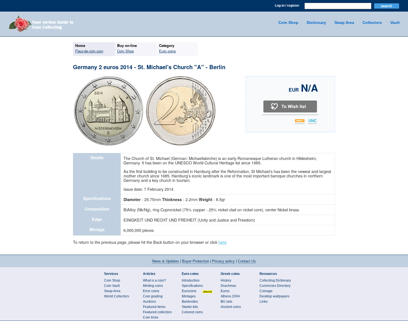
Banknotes (190, 302)
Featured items (154, 307)
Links (264, 302)
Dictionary (316, 22)
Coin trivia (150, 317)
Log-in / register (287, 5)
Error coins (151, 291)
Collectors (372, 22)
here (222, 242)
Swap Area (344, 22)
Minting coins (153, 286)
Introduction (191, 280)
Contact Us (247, 261)
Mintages (189, 296)
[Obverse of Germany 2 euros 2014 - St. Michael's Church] (108, 145)
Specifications (192, 286)
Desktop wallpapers (274, 296)
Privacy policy (223, 261)
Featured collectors (157, 312)
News (165, 261)
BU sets (226, 302)
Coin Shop (288, 22)
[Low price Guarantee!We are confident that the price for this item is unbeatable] (299, 120)
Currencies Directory (275, 286)
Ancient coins (231, 307)
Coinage (266, 291)
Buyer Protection (195, 261)
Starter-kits (190, 307)
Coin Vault (112, 286)
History (226, 280)
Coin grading (153, 296)
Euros (225, 291)
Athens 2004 (230, 296)
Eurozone (189, 291)
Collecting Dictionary (275, 280)
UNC (312, 121)
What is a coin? (154, 280)
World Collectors (116, 296)
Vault (395, 22)
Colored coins (192, 312)
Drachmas (228, 286)
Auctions (149, 302)
